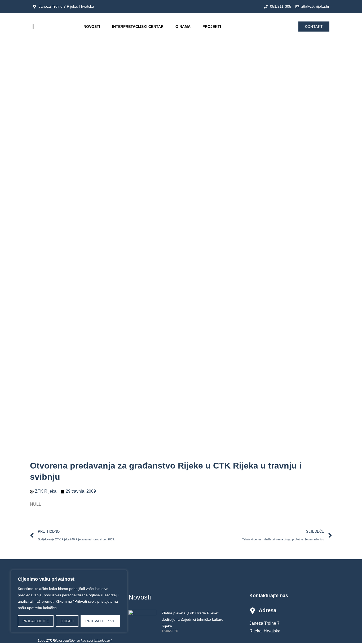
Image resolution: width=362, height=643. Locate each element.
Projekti (211, 26)
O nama (183, 26)
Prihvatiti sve (100, 621)
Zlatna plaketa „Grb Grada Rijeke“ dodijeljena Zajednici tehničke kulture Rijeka (192, 619)
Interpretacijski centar (138, 26)
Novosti (91, 26)
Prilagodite (36, 621)
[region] (69, 601)
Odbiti (67, 621)
